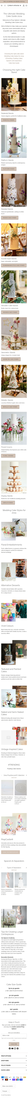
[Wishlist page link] (5, 5)
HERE (22, 1)
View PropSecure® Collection (14, 775)
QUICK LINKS (5, 1070)
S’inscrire (14, 1044)
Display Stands (8, 502)
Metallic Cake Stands (10, 407)
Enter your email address (14, 1032)
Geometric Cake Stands (11, 359)
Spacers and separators (14, 60)
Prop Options (8, 1095)
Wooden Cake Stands (10, 312)
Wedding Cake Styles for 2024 (14, 56)
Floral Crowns (8, 455)
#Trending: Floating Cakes (14, 58)
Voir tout (14, 777)
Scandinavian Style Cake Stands (14, 265)
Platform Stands (8, 169)
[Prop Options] (14, 5)
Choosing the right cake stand (14, 53)
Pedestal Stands (8, 120)
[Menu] (1, 5)
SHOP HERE (5, 1060)
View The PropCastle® (10, 852)
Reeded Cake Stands (9, 217)
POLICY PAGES (6, 1065)
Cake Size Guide (14, 63)
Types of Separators (14, 867)
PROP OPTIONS (6, 1056)
